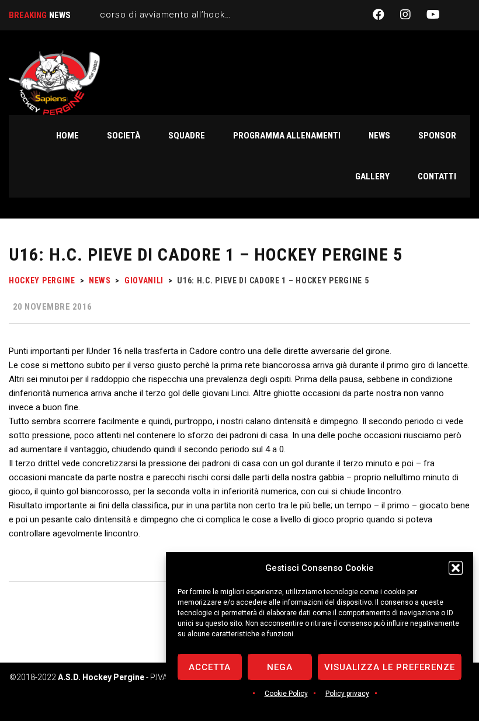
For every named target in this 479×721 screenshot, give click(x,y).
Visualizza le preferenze (389, 667)
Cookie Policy (286, 693)
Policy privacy (347, 693)
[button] (455, 568)
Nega (280, 667)
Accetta (210, 667)
